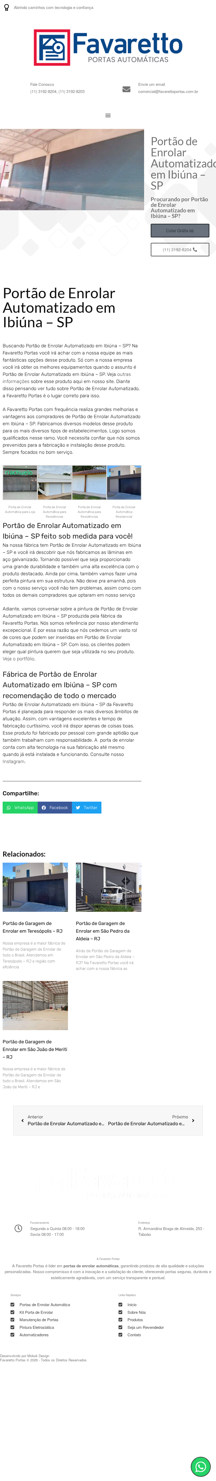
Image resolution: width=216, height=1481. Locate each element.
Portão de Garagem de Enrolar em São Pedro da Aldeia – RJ (103, 931)
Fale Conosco (42, 84)
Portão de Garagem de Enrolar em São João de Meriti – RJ (35, 1049)
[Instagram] (182, 7)
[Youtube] (195, 7)
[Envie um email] (126, 89)
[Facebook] (208, 7)
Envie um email (151, 84)
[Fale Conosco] (18, 89)
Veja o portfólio (18, 659)
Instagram (13, 761)
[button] (108, 115)
